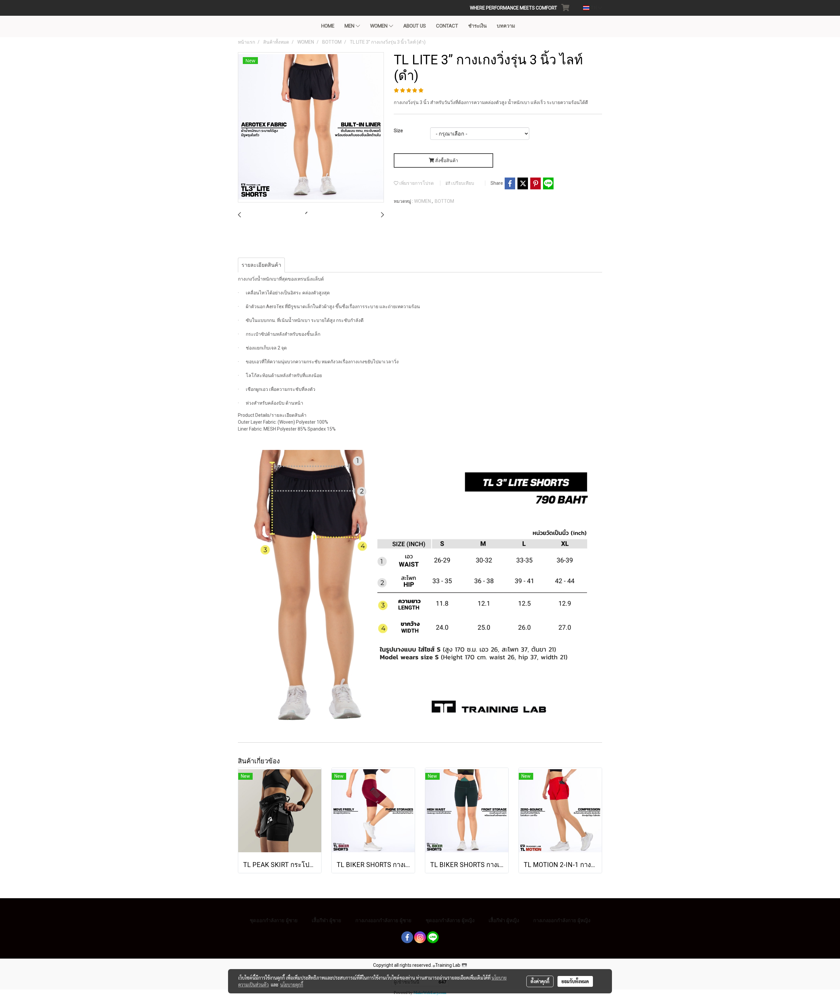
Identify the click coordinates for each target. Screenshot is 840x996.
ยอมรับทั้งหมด (575, 981)
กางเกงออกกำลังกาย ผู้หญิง (561, 920)
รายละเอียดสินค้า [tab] (261, 265)
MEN (350, 26)
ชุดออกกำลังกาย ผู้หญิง (450, 920)
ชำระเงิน (477, 26)
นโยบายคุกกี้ (291, 984)
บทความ (506, 26)
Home (327, 26)
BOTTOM (444, 201)
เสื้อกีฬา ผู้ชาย (326, 920)
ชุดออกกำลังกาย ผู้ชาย (274, 920)
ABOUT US (414, 26)
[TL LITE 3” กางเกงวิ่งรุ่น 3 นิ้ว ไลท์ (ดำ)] (311, 128)
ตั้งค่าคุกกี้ (540, 981)
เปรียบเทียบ (462, 183)
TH (593, 7)
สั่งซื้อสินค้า (446, 160)
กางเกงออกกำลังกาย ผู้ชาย (383, 920)
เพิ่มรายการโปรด (416, 183)
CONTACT (447, 26)
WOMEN (379, 26)
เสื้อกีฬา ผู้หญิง (504, 920)
